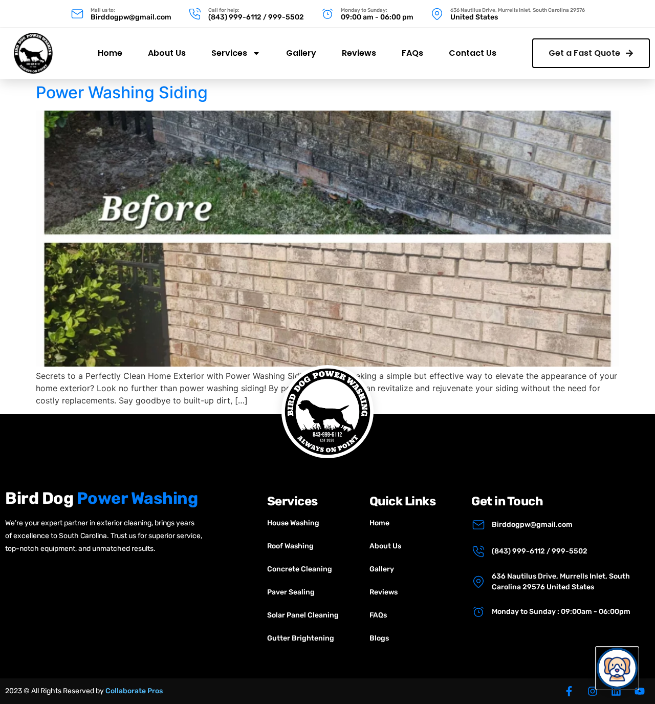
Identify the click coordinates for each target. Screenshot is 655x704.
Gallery (301, 53)
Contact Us (472, 53)
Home (110, 53)
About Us (167, 53)
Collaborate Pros (134, 691)
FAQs (412, 53)
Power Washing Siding (122, 92)
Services (229, 53)
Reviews (359, 53)
